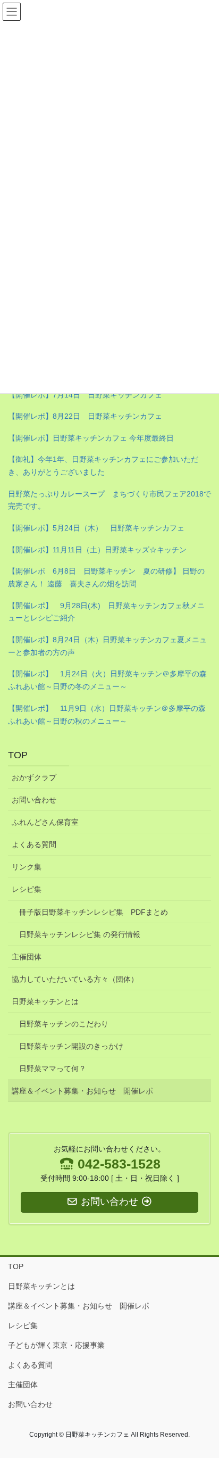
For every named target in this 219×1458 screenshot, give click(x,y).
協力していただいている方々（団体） (75, 979)
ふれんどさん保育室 (45, 822)
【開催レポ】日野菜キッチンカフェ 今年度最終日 (91, 438)
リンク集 (26, 867)
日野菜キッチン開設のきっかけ (71, 1046)
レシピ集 (26, 889)
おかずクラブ (34, 777)
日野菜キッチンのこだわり (63, 1024)
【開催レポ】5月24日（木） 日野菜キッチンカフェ (96, 528)
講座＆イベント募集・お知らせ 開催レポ (82, 1091)
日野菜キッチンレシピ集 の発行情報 (79, 934)
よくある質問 (34, 844)
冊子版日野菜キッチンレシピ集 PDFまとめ (93, 912)
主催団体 (26, 956)
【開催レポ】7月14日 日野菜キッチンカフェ (85, 395)
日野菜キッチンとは (45, 1001)
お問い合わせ (34, 800)
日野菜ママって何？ (52, 1068)
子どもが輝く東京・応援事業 (56, 1345)
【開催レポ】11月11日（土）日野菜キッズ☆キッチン (97, 549)
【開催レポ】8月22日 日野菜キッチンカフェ (85, 416)
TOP (18, 755)
